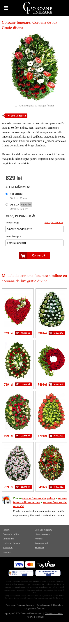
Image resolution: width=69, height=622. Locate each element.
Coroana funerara (43, 529)
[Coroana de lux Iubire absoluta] (18, 411)
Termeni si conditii (54, 613)
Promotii (39, 538)
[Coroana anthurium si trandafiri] (51, 308)
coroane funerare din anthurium (40, 500)
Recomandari (41, 543)
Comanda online (11, 534)
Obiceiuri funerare (12, 543)
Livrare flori (9, 538)
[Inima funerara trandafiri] (18, 308)
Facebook (8, 547)
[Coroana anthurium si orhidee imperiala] (51, 411)
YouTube (39, 547)
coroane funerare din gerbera (38, 498)
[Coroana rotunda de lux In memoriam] (51, 360)
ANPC (30, 616)
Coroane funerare (25, 604)
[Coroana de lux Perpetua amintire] (51, 462)
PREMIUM (18, 196)
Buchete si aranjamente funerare (43, 606)
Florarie (6, 529)
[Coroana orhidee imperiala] (18, 462)
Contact (7, 552)
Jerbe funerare (43, 604)
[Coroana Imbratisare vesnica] (18, 360)
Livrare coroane (42, 534)
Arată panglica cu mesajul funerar (36, 105)
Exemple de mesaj (54, 222)
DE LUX (20, 206)
